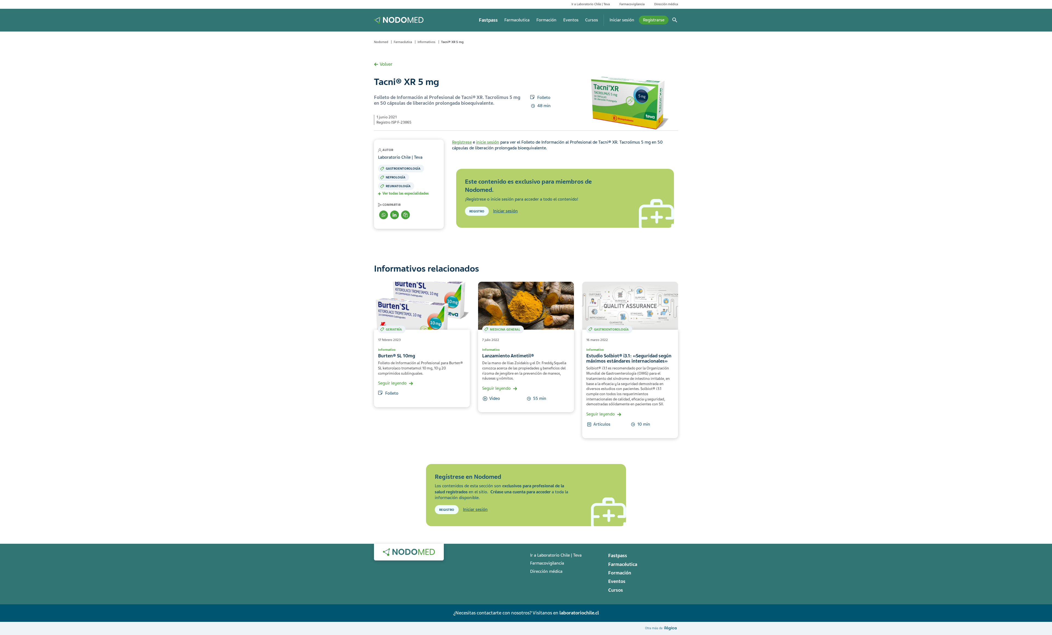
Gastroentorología (403, 168)
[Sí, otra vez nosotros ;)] (661, 628)
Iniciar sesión (622, 20)
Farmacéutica (517, 20)
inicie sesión (487, 142)
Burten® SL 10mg (396, 356)
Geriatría (394, 329)
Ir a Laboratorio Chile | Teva (590, 4)
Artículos (601, 424)
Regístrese (462, 142)
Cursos (591, 20)
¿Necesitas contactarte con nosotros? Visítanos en (526, 613)
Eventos (571, 20)
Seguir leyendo (392, 383)
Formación (546, 20)
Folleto (543, 97)
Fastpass (488, 20)
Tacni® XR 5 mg (452, 42)
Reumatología (398, 186)
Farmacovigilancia (632, 4)
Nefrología (395, 177)
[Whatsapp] (383, 214)
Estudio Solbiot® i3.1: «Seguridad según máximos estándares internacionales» (628, 358)
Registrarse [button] (653, 20)
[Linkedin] (394, 214)
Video (494, 398)
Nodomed (381, 42)
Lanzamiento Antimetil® (508, 356)
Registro (476, 211)
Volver (386, 64)
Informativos (426, 42)
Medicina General (505, 329)
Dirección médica (666, 4)
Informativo (387, 350)
